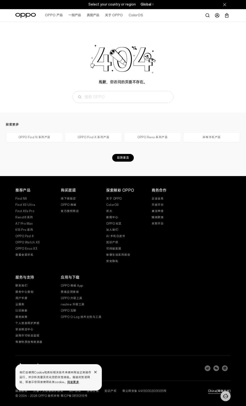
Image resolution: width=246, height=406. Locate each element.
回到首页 (123, 157)
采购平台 (158, 223)
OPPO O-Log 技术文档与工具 (81, 317)
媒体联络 (158, 217)
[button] (226, 396)
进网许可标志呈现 (27, 335)
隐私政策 (21, 391)
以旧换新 (21, 310)
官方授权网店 (70, 211)
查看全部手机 (24, 255)
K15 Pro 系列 (24, 230)
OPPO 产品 (54, 15)
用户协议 (75, 391)
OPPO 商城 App (72, 285)
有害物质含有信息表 (29, 342)
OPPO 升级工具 (71, 298)
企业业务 (158, 198)
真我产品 (93, 15)
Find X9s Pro (24, 211)
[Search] (207, 15)
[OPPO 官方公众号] (216, 368)
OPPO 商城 (68, 205)
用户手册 (21, 298)
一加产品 (74, 15)
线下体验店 (68, 198)
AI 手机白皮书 (115, 236)
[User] (217, 15)
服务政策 (21, 317)
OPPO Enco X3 (26, 248)
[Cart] (227, 15)
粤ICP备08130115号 (74, 396)
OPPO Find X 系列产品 (93, 137)
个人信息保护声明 (27, 323)
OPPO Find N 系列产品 (34, 137)
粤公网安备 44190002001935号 (144, 391)
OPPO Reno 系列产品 (152, 137)
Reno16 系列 (24, 217)
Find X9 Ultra (25, 205)
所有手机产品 (212, 137)
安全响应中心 (24, 329)
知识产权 (112, 242)
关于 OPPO (114, 15)
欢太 (109, 211)
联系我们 (21, 285)
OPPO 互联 (68, 310)
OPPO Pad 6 (24, 236)
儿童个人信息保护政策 (48, 391)
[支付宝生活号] (225, 368)
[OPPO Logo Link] (25, 15)
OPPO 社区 (114, 223)
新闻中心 (112, 217)
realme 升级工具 (73, 304)
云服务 (20, 304)
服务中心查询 (24, 292)
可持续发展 (113, 248)
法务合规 (93, 391)
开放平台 (158, 205)
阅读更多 (73, 382)
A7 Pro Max (24, 223)
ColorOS (136, 15)
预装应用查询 (70, 292)
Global (146, 4)
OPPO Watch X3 (27, 242)
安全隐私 (112, 261)
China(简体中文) (219, 391)
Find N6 (21, 198)
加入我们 (112, 230)
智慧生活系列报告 (118, 255)
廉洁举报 (158, 211)
